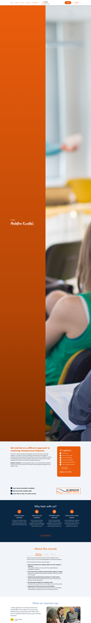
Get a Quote (64, 468)
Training (17, 2)
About (12, 2)
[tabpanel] (26, 614)
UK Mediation (45, 2)
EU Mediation (35, 2)
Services (22, 2)
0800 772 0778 (66, 472)
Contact (77, 2)
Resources (28, 2)
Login (68, 2)
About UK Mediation (45, 535)
